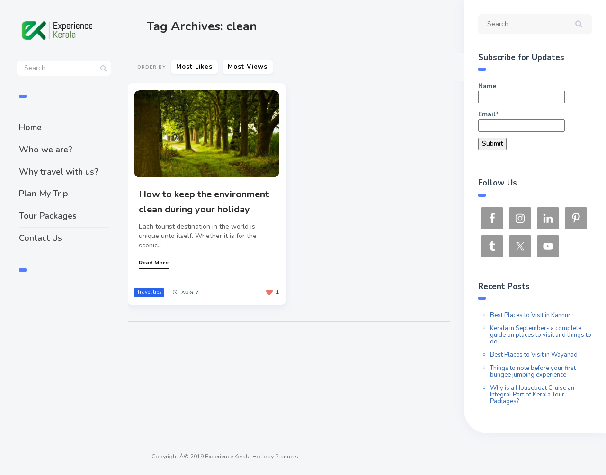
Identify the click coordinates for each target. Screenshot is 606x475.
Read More (154, 262)
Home (30, 127)
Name (487, 85)
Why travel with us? (58, 171)
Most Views (247, 66)
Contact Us (40, 238)
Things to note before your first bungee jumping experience (533, 371)
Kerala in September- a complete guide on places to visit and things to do (540, 335)
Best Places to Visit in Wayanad (534, 355)
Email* (488, 114)
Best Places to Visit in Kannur (530, 315)
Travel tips (149, 292)
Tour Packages (48, 215)
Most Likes (194, 66)
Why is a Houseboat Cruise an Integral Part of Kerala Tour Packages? (532, 394)
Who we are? (45, 149)
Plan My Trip (43, 193)
